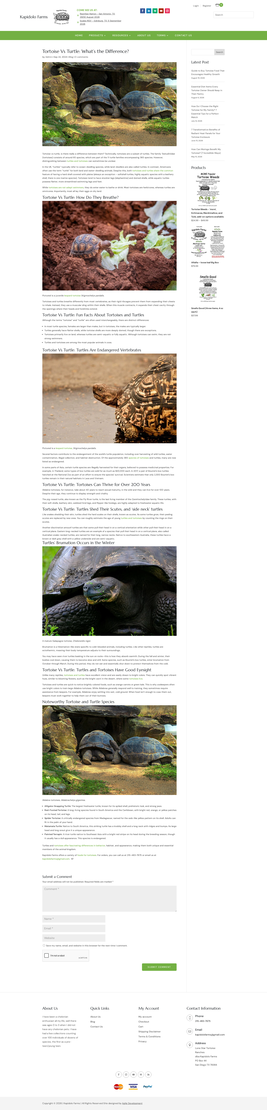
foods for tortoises (86, 855)
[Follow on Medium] (155, 10)
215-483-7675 (202, 1021)
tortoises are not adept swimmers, (66, 187)
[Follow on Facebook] (142, 10)
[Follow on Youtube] (161, 10)
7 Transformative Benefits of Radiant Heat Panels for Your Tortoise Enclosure (205, 133)
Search (219, 52)
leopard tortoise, (64, 448)
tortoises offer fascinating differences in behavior (79, 845)
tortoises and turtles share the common (152, 170)
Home (79, 35)
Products (96, 35)
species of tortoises (139, 457)
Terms (161, 35)
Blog (71, 57)
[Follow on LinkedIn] (148, 10)
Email (198, 1030)
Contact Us (183, 35)
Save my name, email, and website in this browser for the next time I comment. (86, 945)
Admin (48, 57)
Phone (199, 1016)
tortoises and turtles (74, 675)
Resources (120, 35)
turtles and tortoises (77, 161)
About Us (144, 35)
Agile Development (132, 1103)
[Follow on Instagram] (167, 10)
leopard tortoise (72, 295)
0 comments (81, 57)
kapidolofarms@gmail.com (210, 1034)
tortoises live (135, 678)
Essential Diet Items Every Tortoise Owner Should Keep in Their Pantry (206, 90)
